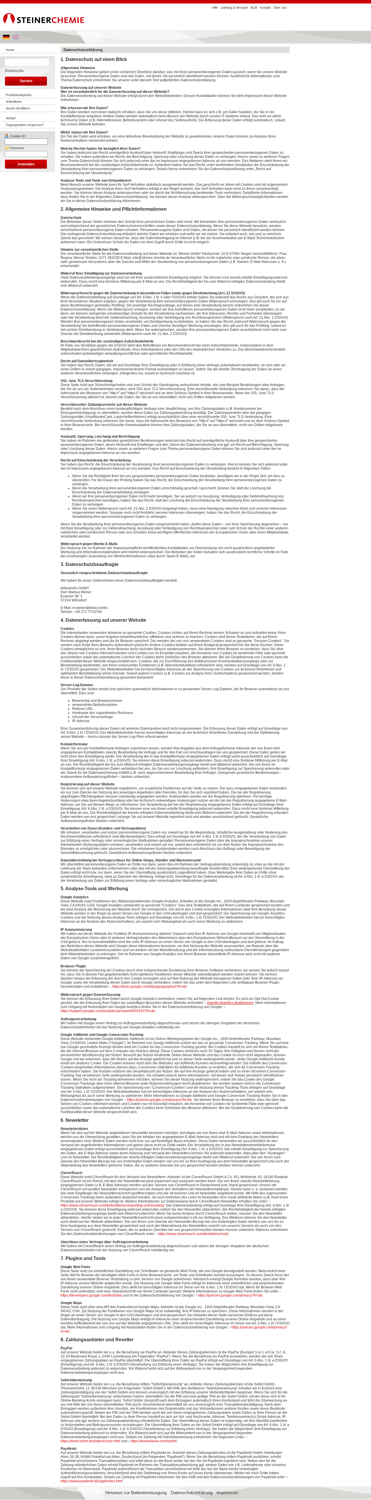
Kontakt (265, 7)
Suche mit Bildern (18, 108)
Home (10, 50)
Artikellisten (14, 101)
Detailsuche (14, 71)
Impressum (227, 1492)
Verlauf (10, 118)
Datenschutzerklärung (191, 1492)
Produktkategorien (19, 95)
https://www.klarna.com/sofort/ (153, 1441)
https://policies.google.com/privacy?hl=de (159, 1100)
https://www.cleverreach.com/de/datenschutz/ (193, 1234)
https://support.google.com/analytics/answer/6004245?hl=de (108, 1011)
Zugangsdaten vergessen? (25, 125)
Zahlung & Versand (234, 7)
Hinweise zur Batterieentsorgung (136, 1492)
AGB (253, 7)
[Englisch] (15, 38)
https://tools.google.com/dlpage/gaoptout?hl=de (149, 987)
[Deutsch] (6, 38)
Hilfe (215, 7)
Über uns (280, 7)
